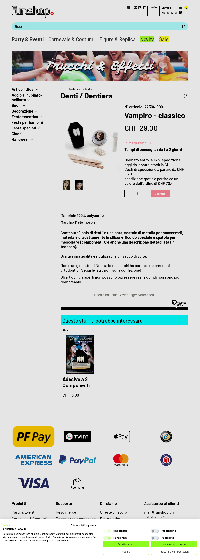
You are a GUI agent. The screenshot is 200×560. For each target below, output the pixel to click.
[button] (8, 525)
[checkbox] (107, 531)
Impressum (91, 525)
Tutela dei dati (78, 525)
